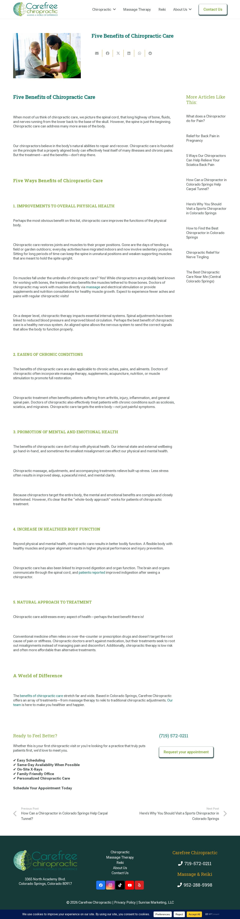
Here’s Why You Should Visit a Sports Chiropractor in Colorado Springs (206, 208)
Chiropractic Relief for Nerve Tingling (203, 254)
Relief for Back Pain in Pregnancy (202, 138)
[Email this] (97, 53)
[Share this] (107, 53)
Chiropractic (120, 852)
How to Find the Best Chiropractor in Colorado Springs (205, 232)
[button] (114, 9)
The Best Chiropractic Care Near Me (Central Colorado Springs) (203, 276)
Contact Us (120, 873)
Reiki (120, 862)
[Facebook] (100, 885)
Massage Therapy (120, 857)
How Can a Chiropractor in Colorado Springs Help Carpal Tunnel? (206, 184)
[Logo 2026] (35, 9)
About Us (120, 868)
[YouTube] (129, 885)
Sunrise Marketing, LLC (156, 902)
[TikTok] (120, 885)
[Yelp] (139, 885)
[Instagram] (110, 885)
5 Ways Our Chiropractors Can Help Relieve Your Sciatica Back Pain (206, 160)
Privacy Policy (125, 902)
